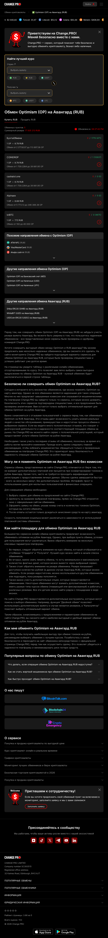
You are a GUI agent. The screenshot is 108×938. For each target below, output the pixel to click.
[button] (10, 120)
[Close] (99, 32)
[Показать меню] (101, 4)
